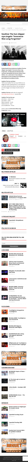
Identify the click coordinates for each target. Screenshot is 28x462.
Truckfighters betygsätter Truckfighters (16, 310)
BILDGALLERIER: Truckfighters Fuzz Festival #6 (17, 318)
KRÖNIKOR (5, 403)
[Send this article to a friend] (11, 64)
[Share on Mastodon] (18, 64)
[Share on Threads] (25, 64)
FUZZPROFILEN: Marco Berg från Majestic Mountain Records (16, 335)
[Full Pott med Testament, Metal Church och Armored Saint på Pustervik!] (5, 263)
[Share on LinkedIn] (7, 64)
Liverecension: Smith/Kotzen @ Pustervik (17, 279)
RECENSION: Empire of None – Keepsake (17, 372)
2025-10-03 (12, 329)
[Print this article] (14, 64)
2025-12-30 (12, 321)
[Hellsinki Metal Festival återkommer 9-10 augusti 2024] (5, 198)
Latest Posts (10, 130)
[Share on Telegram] (21, 64)
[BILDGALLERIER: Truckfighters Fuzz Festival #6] (5, 319)
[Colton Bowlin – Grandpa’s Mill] (5, 388)
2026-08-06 (12, 282)
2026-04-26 (12, 382)
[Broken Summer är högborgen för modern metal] (5, 408)
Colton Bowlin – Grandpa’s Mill (17, 387)
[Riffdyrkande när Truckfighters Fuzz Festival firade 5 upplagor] (5, 344)
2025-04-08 (12, 338)
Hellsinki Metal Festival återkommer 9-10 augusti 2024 (17, 196)
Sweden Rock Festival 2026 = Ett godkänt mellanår (17, 431)
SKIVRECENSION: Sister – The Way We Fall (17, 395)
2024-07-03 (5, 42)
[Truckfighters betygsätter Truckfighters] (5, 312)
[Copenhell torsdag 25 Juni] (5, 416)
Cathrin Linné (13, 42)
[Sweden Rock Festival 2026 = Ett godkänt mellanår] (5, 432)
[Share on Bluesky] (23, 64)
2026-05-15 (12, 374)
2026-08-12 (12, 266)
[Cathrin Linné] (5, 141)
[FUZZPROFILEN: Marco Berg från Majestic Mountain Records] (5, 335)
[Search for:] (14, 23)
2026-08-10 (12, 274)
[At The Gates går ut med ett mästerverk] (5, 381)
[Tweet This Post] (5, 64)
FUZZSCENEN (5, 306)
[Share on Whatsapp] (16, 64)
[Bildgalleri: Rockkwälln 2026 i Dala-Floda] (5, 272)
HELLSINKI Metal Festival (8, 94)
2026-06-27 (12, 416)
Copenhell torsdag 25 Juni (16, 414)
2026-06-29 (12, 222)
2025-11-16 (12, 398)
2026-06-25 (12, 424)
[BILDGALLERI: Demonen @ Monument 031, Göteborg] (5, 255)
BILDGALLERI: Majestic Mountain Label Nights (15, 326)
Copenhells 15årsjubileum (16, 220)
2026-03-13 (12, 389)
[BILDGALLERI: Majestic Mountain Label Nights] (5, 327)
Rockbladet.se (12, 137)
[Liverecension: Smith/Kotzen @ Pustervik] (5, 280)
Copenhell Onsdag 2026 (15, 422)
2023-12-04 (12, 199)
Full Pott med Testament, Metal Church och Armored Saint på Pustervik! (16, 263)
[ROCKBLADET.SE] (14, 17)
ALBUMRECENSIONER (8, 368)
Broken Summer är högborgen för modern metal (17, 407)
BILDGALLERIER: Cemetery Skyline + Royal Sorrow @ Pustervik (16, 288)
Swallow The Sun (7, 153)
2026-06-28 (12, 409)
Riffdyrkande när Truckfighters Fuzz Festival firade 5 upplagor (17, 343)
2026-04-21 (12, 313)
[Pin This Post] (9, 64)
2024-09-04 (5, 211)
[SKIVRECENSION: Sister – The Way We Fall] (5, 396)
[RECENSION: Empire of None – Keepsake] (5, 373)
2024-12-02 (12, 346)
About (3, 130)
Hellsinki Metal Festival (12, 150)
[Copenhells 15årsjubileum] (5, 222)
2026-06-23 (12, 433)
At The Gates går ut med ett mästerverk (17, 380)
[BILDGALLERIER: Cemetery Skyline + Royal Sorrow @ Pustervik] (5, 288)
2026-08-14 (12, 257)
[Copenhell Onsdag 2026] (5, 424)
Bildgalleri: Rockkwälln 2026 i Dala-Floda (17, 271)
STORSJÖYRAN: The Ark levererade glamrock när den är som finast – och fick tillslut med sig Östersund (17, 298)
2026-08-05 (12, 301)
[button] (26, 20)
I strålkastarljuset (8, 216)
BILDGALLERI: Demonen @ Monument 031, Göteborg (16, 254)
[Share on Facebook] (3, 64)
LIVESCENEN (5, 250)
